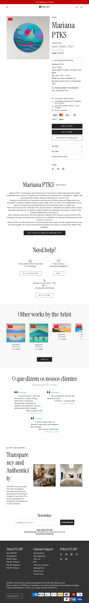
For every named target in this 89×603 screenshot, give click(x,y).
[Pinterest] (71, 554)
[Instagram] (66, 554)
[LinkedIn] (61, 559)
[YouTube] (76, 554)
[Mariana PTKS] (16, 333)
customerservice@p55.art (58, 266)
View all (44, 359)
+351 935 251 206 (30, 532)
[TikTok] (66, 559)
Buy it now (67, 132)
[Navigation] (7, 7)
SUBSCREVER (67, 522)
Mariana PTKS (63, 30)
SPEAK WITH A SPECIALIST (67, 138)
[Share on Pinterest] (63, 168)
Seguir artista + (57, 43)
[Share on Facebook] (52, 168)
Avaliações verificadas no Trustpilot (45, 385)
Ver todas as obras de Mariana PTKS (44, 233)
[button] (9, 337)
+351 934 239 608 (41, 288)
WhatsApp (32, 266)
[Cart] (81, 7)
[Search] (76, 7)
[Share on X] (58, 168)
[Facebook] (61, 554)
